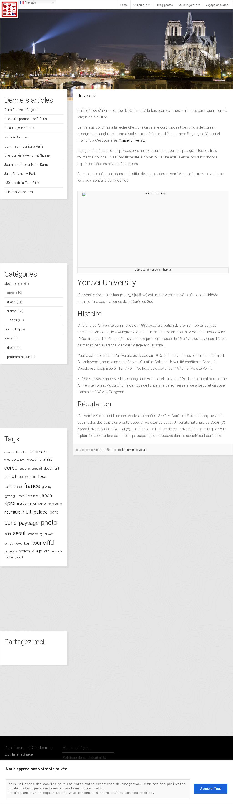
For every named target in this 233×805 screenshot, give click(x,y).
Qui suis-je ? (141, 5)
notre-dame (55, 503)
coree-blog (12, 329)
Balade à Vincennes (18, 192)
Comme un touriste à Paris (23, 146)
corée (10, 467)
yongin (8, 557)
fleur (42, 476)
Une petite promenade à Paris (25, 119)
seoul (19, 533)
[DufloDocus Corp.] (9, 9)
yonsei (19, 557)
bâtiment (39, 452)
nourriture (12, 512)
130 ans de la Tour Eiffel (22, 183)
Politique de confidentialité (84, 757)
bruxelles (22, 452)
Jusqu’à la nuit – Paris (20, 174)
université (10, 551)
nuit (27, 512)
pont (7, 534)
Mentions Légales (76, 747)
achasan (9, 452)
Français (30, 2)
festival (10, 476)
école (121, 449)
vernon (24, 551)
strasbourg (35, 534)
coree (11, 293)
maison (22, 504)
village (37, 551)
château (45, 459)
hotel (22, 496)
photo (49, 522)
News (8, 338)
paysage (29, 523)
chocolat (32, 459)
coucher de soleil (30, 468)
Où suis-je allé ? (189, 5)
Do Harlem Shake (19, 754)
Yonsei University (132, 140)
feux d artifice (27, 477)
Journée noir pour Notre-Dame (26, 165)
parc (54, 512)
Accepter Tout (210, 788)
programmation (18, 357)
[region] (116, 782)
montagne (38, 504)
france (11, 311)
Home (124, 5)
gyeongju (10, 496)
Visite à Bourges (16, 137)
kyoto (9, 503)
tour (27, 543)
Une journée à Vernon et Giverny (27, 156)
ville (46, 551)
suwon (49, 534)
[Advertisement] (33, 232)
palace (41, 512)
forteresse (13, 486)
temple (8, 543)
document (51, 468)
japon (46, 495)
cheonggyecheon (14, 459)
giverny (46, 487)
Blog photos (165, 5)
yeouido (56, 551)
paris (13, 320)
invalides (33, 496)
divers (11, 302)
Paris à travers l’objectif (21, 110)
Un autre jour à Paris (19, 128)
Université (86, 95)
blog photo (12, 284)
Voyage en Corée (216, 5)
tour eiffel (43, 543)
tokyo (18, 543)
